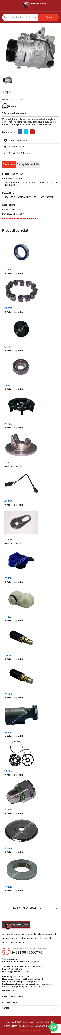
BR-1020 (8, 462)
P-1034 (7, 385)
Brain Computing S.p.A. (30, 1030)
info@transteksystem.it (18, 976)
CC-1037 (8, 270)
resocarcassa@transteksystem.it (37, 984)
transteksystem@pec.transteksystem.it (26, 986)
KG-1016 (8, 771)
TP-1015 (8, 540)
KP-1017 (8, 347)
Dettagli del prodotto (28, 164)
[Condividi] (20, 131)
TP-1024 (8, 617)
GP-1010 (8, 308)
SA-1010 (8, 887)
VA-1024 (8, 655)
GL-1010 (8, 848)
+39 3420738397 (22, 971)
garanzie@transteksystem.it (25, 981)
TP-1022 (8, 578)
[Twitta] (26, 131)
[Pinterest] (32, 131)
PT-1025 (8, 424)
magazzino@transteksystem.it (28, 979)
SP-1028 (8, 501)
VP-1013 (8, 810)
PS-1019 (8, 732)
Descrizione (9, 164)
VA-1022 (8, 694)
